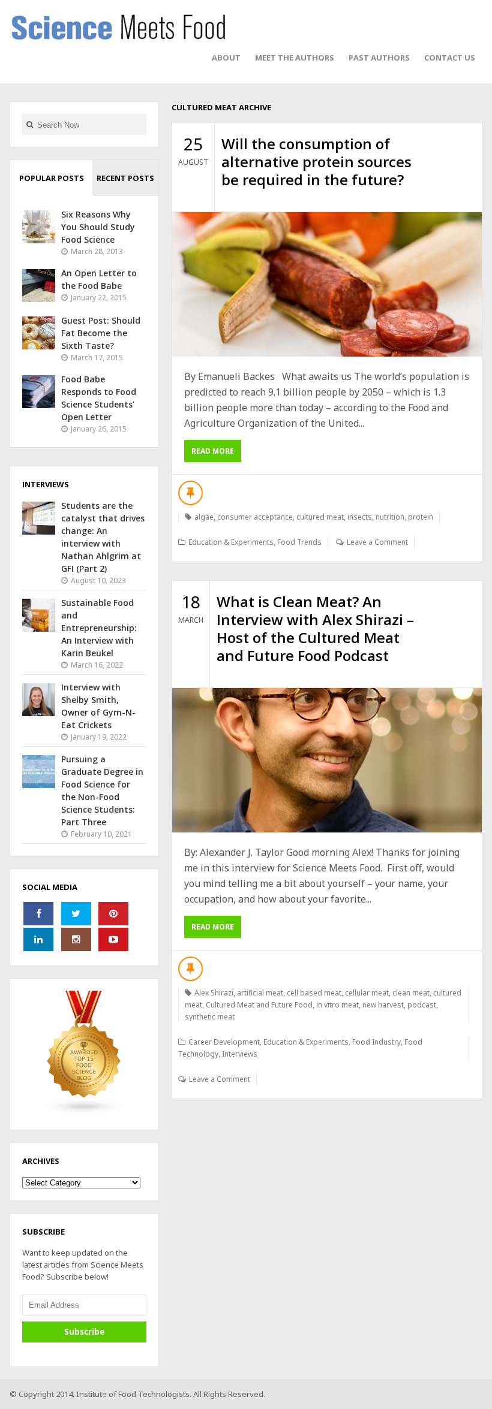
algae (204, 517)
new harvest (383, 1005)
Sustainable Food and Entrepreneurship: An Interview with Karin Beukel (99, 628)
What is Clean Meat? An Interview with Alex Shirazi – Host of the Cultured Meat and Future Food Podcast (315, 628)
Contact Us (449, 57)
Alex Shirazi (213, 993)
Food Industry (376, 1042)
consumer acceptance (255, 517)
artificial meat (260, 993)
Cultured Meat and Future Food (259, 1005)
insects (359, 517)
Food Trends (299, 542)
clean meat (411, 993)
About (226, 57)
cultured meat (320, 517)
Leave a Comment (377, 542)
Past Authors (379, 57)
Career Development (224, 1042)
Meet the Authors (294, 57)
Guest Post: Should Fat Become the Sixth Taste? (100, 333)
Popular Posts (51, 178)
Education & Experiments (231, 542)
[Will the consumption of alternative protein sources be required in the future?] (327, 284)
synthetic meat (210, 1017)
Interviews (239, 1054)
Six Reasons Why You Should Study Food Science (98, 227)
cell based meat (314, 993)
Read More (212, 451)
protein (420, 517)
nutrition (390, 517)
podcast (421, 1005)
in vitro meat (337, 1005)
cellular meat (367, 993)
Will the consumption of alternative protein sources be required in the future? (316, 161)
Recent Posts (125, 178)
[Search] (29, 124)
